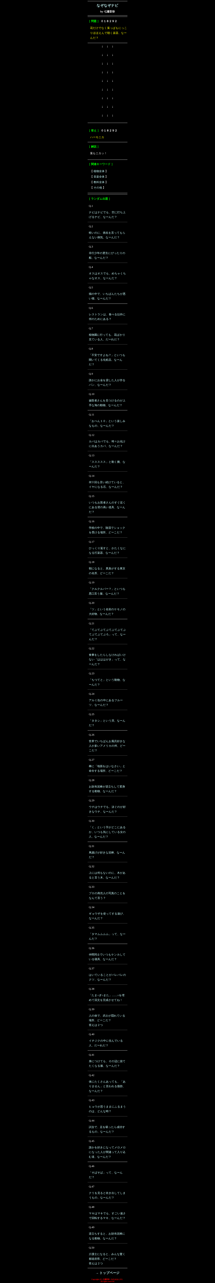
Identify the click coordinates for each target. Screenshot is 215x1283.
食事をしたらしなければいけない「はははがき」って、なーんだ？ (107, 659)
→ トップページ (107, 1273)
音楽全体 (99, 176)
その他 (98, 187)
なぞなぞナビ (107, 5)
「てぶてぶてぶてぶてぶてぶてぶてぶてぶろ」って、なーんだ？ (107, 634)
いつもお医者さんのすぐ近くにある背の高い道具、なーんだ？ (107, 507)
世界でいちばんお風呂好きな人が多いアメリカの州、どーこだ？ (107, 746)
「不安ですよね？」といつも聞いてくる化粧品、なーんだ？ (107, 360)
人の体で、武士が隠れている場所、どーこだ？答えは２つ (107, 1020)
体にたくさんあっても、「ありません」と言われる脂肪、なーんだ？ (107, 1086)
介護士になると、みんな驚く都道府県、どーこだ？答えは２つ (107, 1259)
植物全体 (99, 171)
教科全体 (99, 182)
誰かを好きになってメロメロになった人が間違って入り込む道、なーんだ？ (107, 1152)
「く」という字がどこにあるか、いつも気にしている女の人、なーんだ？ (107, 832)
